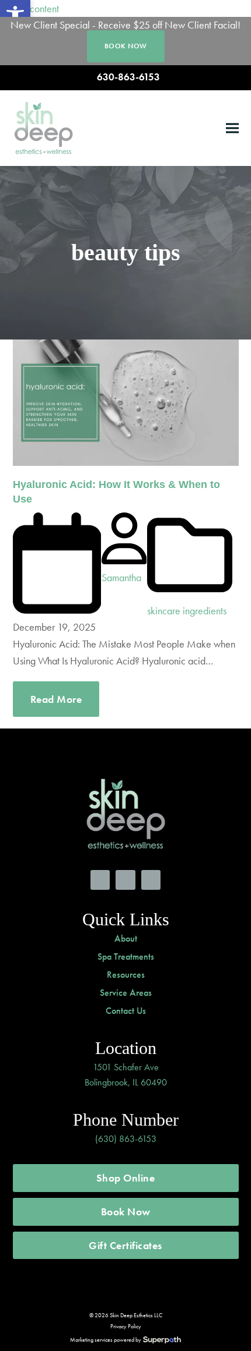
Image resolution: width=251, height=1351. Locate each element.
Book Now (126, 1211)
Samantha (121, 577)
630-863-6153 (128, 77)
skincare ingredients (186, 610)
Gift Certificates (125, 1245)
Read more (56, 699)
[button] (232, 128)
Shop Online (125, 1177)
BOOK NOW (125, 46)
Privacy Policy (125, 1326)
